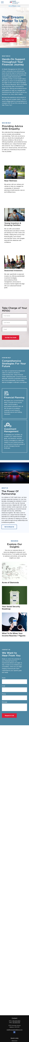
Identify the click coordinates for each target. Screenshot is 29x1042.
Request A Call (9, 715)
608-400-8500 (16, 1021)
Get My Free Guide (10, 337)
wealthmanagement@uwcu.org (14, 1029)
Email (3, 686)
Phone (4, 694)
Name (3, 678)
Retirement (14, 1040)
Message (4, 702)
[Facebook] (14, 1032)
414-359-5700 (16, 1022)
